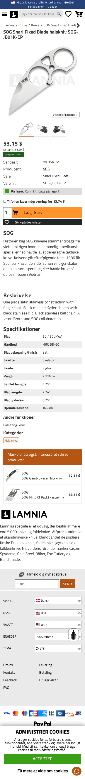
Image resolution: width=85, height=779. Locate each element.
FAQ (6, 687)
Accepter (43, 758)
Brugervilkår (48, 680)
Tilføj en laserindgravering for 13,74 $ (36, 201)
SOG (46, 168)
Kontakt (9, 672)
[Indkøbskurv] (79, 14)
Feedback (10, 680)
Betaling (45, 672)
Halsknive (11, 440)
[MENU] (4, 14)
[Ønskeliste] (68, 14)
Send (67, 583)
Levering (45, 664)
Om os (8, 664)
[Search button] (59, 14)
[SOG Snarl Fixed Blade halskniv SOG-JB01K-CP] (42, 81)
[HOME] (14, 14)
